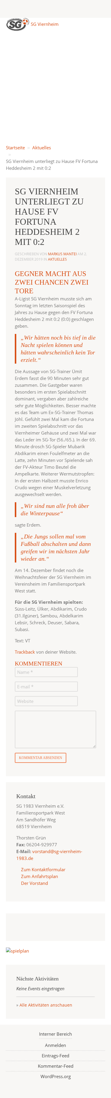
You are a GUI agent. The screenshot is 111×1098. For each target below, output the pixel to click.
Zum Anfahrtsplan (39, 876)
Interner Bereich (55, 1034)
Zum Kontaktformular (43, 869)
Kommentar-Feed (55, 1066)
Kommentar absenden (40, 758)
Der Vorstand (34, 883)
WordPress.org (56, 1076)
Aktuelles (41, 147)
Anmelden (55, 1045)
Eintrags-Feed (55, 1056)
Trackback (25, 652)
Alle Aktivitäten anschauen (46, 1005)
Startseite (15, 147)
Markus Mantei (62, 253)
